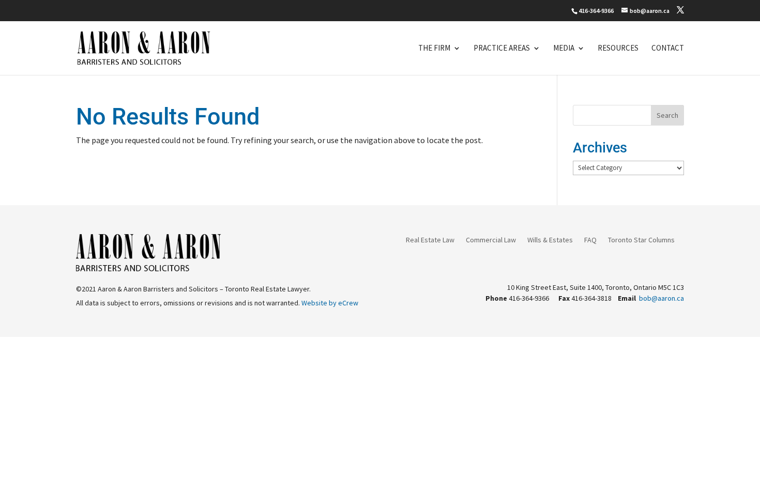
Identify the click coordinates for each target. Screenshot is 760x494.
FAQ (590, 240)
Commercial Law (491, 240)
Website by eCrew (329, 302)
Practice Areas (502, 48)
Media (563, 48)
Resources (618, 48)
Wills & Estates (550, 240)
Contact (667, 48)
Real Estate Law (430, 240)
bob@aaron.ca (661, 298)
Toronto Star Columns (641, 240)
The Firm (434, 48)
